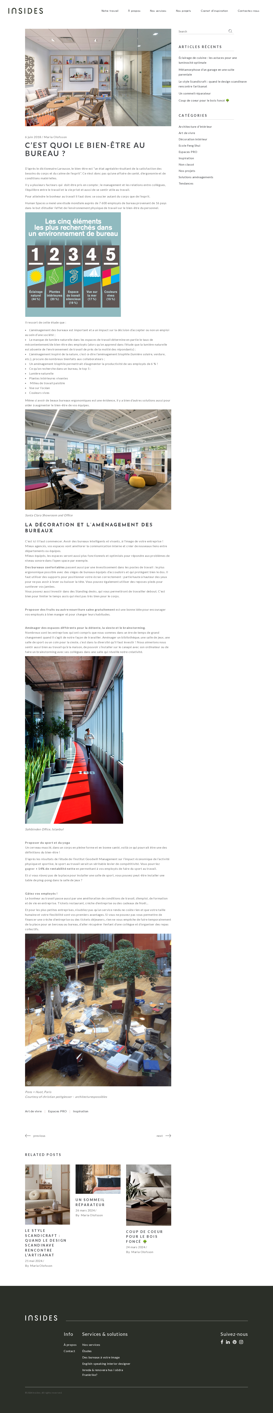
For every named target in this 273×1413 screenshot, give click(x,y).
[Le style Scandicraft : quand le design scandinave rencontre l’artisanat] (47, 1194)
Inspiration (80, 1111)
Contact (69, 1351)
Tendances (186, 183)
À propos (70, 1344)
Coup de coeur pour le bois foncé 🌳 (144, 1237)
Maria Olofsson (55, 137)
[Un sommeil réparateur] (98, 1179)
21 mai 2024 (34, 1260)
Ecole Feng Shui (189, 145)
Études (87, 1351)
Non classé (186, 164)
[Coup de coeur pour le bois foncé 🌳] (148, 1195)
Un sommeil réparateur (195, 93)
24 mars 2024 (135, 1247)
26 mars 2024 (85, 1210)
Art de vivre (33, 1111)
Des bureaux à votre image (101, 1357)
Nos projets (187, 170)
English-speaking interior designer (106, 1363)
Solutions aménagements (196, 177)
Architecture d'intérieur (195, 126)
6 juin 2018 (33, 137)
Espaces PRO (57, 1111)
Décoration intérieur (193, 139)
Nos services (91, 1344)
